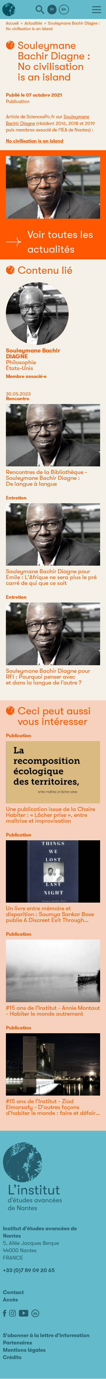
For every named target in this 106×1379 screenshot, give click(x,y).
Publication (17, 101)
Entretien (16, 498)
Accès (10, 1300)
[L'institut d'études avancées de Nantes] (32, 1176)
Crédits (12, 1357)
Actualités (33, 23)
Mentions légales (24, 1350)
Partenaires (17, 1343)
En (64, 9)
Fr (52, 9)
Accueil (12, 23)
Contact (13, 1292)
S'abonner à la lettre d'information (46, 1335)
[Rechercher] (40, 9)
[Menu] (96, 9)
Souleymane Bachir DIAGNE (33, 353)
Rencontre (17, 398)
